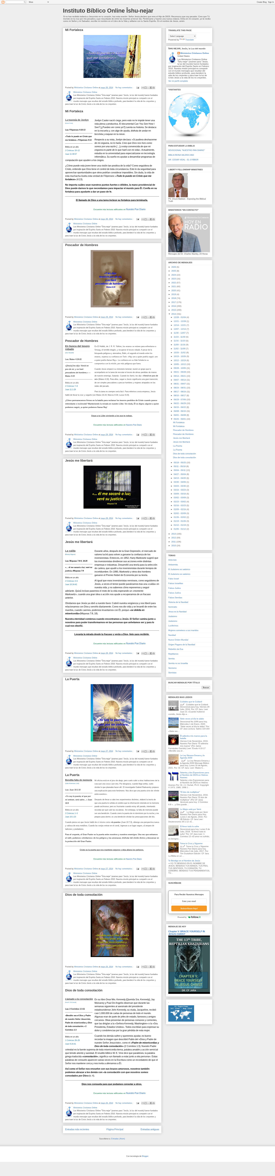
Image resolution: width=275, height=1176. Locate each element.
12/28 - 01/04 (180, 317)
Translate (189, 40)
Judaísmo (172, 621)
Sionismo (172, 668)
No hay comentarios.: (124, 88)
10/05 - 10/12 (180, 364)
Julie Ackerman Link (72, 783)
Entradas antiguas (150, 1129)
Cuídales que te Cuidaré (191, 702)
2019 (174, 294)
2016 (174, 306)
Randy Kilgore (70, 554)
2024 (174, 275)
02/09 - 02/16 (180, 509)
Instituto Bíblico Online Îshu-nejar (108, 10)
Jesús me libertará (79, 460)
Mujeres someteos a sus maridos (183, 630)
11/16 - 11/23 (180, 341)
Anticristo (172, 560)
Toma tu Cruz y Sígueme (191, 843)
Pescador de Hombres (81, 245)
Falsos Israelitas (175, 583)
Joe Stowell (69, 352)
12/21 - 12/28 (180, 321)
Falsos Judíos (174, 593)
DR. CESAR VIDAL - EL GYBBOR (183, 160)
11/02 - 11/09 (180, 348)
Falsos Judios (174, 588)
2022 (174, 282)
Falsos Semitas (175, 597)
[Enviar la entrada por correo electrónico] (138, 88)
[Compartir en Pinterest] (153, 87)
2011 (173, 542)
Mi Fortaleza (74, 30)
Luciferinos (173, 625)
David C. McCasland (71, 1002)
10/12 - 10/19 (180, 360)
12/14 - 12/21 (180, 325)
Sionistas (172, 672)
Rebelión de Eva (175, 649)
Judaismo (172, 616)
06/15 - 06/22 (180, 407)
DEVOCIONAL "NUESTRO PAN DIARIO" (186, 150)
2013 (174, 534)
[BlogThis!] (145, 87)
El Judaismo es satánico (179, 569)
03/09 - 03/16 (180, 494)
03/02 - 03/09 (180, 497)
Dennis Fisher (69, 123)
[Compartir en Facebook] (151, 87)
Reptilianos (173, 654)
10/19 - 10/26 (180, 356)
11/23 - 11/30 (180, 337)
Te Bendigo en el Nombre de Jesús (184, 860)
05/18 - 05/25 (180, 462)
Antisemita (173, 564)
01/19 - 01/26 (180, 521)
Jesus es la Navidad (177, 611)
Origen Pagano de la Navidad (181, 644)
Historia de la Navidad (178, 602)
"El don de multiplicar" (190, 792)
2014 (174, 314)
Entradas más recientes (77, 1129)
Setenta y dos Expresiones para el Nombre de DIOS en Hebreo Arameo (194, 775)
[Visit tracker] (181, 1021)
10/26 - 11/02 (180, 352)
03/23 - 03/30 (180, 486)
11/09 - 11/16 (180, 344)
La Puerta (72, 679)
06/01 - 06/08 (180, 415)
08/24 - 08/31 (180, 388)
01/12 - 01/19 (180, 525)
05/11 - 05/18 (180, 466)
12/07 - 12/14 (180, 329)
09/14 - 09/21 (180, 376)
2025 (174, 271)
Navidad (172, 635)
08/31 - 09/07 (180, 384)
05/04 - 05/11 (180, 470)
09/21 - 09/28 (180, 372)
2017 (174, 302)
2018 (174, 298)
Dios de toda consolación (83, 894)
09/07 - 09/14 (180, 380)
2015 (174, 310)
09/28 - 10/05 (180, 368)
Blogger (145, 1156)
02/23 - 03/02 (180, 501)
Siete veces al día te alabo (192, 719)
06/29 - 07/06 (180, 399)
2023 (174, 279)
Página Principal (114, 1129)
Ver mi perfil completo (178, 81)
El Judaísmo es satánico (179, 574)
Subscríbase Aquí (189, 908)
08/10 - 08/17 (180, 395)
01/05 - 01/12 (180, 529)
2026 (174, 267)
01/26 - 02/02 (180, 517)
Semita (171, 658)
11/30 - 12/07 (180, 333)
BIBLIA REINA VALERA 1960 (181, 155)
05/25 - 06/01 (180, 419)
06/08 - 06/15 (180, 411)
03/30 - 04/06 (180, 482)
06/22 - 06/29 (180, 403)
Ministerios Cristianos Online (194, 53)
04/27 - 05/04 (180, 474)
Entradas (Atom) (118, 1139)
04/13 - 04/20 (180, 478)
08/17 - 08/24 (180, 391)
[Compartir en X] (148, 87)
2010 (174, 545)
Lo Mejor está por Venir (190, 809)
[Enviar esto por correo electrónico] (142, 87)
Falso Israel (173, 578)
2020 (174, 290)
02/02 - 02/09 (180, 513)
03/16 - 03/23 (180, 490)
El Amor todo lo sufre (189, 826)
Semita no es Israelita (178, 663)
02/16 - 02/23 (180, 505)
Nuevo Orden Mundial (178, 640)
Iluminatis (172, 607)
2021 (174, 286)
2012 (174, 538)
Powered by (182, 917)
